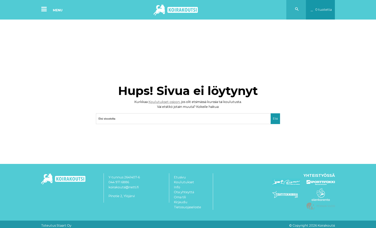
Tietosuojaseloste (187, 207)
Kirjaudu (180, 202)
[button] (297, 10)
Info (177, 187)
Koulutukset (184, 182)
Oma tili (180, 197)
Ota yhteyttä (184, 192)
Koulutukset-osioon (164, 102)
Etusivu (180, 177)
